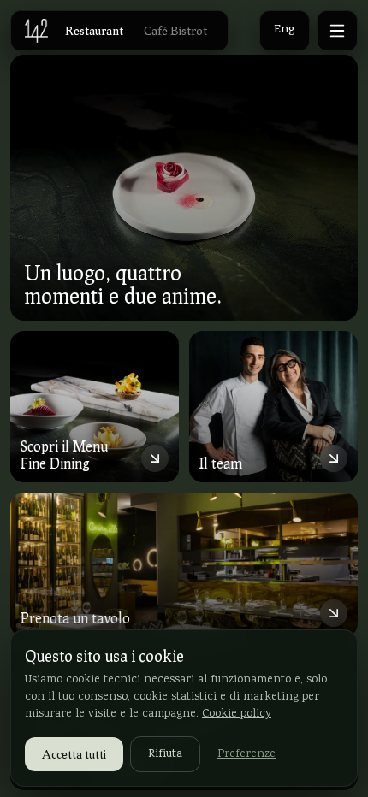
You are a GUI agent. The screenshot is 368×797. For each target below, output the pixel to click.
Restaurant (94, 30)
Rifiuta (165, 754)
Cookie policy (236, 714)
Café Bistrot (175, 30)
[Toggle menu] (337, 30)
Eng (284, 30)
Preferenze (246, 754)
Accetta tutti (74, 754)
